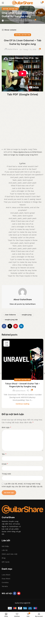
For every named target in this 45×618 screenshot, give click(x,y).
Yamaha (5, 586)
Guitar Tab (13, 9)
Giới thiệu (5, 546)
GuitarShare (9, 20)
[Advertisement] (22, 122)
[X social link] (10, 326)
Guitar (5, 9)
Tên (4, 454)
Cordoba (5, 582)
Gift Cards (5, 562)
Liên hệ (4, 550)
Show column (10, 30)
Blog (3, 558)
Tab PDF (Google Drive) (22, 94)
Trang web (6, 474)
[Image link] (22, 509)
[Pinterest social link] (15, 326)
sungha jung (27, 315)
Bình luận (6, 427)
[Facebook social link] (4, 326)
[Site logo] (22, 3)
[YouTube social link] (19, 593)
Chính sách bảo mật (9, 554)
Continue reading (22, 404)
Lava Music (6, 575)
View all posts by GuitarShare (23, 304)
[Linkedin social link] (21, 326)
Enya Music (6, 578)
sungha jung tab (11, 319)
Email (5, 464)
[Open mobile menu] (3, 3)
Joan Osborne (10, 315)
